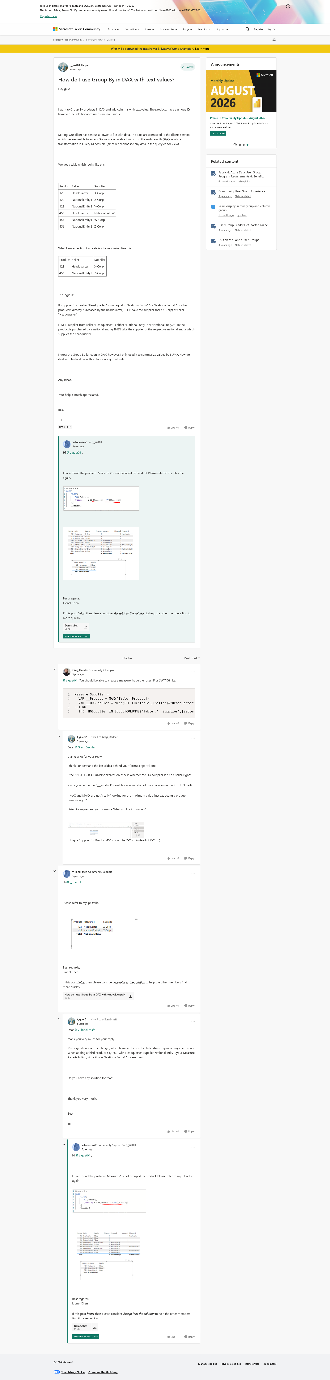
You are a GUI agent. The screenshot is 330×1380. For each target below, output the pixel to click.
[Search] (247, 29)
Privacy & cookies (231, 1363)
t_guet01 (75, 65)
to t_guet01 (95, 442)
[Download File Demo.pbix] (85, 627)
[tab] (240, 145)
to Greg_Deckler (108, 737)
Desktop (111, 39)
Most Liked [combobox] (192, 658)
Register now (48, 16)
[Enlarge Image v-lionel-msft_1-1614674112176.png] (101, 553)
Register (258, 29)
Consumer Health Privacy (103, 1372)
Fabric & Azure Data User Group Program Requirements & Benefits (241, 174)
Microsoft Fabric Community (67, 39)
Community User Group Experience (241, 191)
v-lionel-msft (80, 442)
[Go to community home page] (76, 29)
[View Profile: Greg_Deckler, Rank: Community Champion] (66, 672)
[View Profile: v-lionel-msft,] (67, 444)
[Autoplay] (235, 145)
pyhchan (242, 215)
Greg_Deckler (80, 670)
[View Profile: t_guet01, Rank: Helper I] (63, 67)
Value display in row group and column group (244, 208)
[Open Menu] (274, 39)
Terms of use (252, 1363)
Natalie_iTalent (243, 196)
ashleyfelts (244, 181)
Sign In (271, 29)
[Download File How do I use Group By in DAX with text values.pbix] (130, 996)
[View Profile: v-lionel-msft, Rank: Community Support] (66, 874)
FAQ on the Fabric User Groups (238, 240)
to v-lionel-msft (108, 1019)
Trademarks (270, 1363)
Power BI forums (94, 39)
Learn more (202, 48)
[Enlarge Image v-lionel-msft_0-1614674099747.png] (101, 498)
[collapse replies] (54, 669)
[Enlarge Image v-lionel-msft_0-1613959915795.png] (101, 930)
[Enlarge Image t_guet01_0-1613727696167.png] (106, 830)
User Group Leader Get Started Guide (243, 225)
